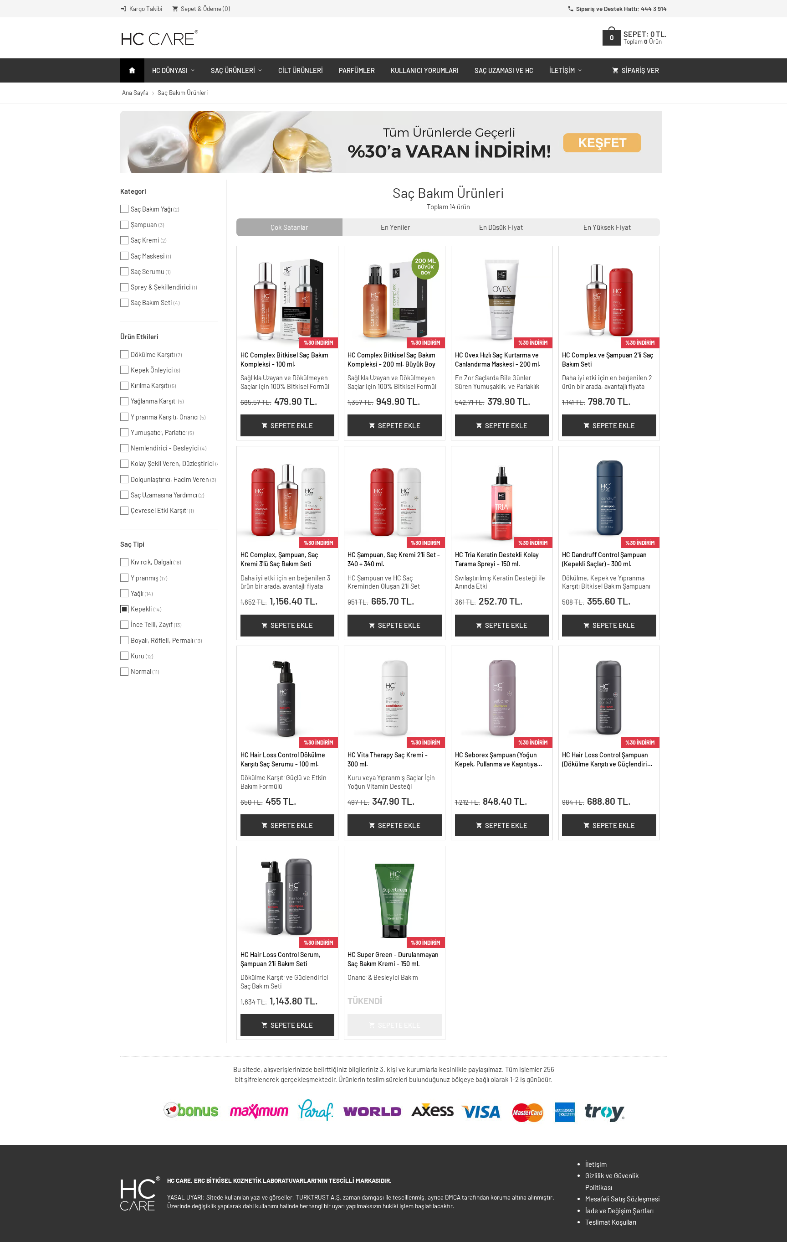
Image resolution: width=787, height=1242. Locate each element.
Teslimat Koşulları (610, 1222)
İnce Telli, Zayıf (156, 624)
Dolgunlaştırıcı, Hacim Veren (173, 479)
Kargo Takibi (145, 8)
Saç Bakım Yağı (155, 209)
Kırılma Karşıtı (153, 385)
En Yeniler (395, 227)
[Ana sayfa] (132, 70)
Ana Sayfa (135, 92)
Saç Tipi (132, 544)
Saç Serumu (150, 271)
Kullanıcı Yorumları (425, 70)
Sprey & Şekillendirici (164, 287)
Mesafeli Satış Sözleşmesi (622, 1199)
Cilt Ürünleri (300, 70)
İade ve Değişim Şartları (619, 1210)
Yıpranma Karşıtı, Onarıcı (168, 417)
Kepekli (146, 609)
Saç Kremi (148, 240)
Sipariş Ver (640, 70)
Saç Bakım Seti (155, 302)
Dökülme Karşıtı (156, 354)
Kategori (133, 191)
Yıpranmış (149, 578)
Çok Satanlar (289, 227)
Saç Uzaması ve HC (504, 70)
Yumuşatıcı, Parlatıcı (162, 432)
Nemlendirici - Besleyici (168, 448)
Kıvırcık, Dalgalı (156, 562)
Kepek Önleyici (155, 370)
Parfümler (357, 70)
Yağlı (142, 593)
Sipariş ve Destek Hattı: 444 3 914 (621, 8)
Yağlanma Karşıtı (157, 401)
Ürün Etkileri (139, 336)
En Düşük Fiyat (501, 227)
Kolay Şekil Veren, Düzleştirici (174, 463)
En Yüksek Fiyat (607, 227)
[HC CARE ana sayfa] (159, 37)
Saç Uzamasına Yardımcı (167, 495)
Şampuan (147, 224)
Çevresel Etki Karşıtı (162, 510)
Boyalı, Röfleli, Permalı (166, 640)
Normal (145, 671)
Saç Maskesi (151, 256)
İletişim (562, 70)
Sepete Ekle (292, 425)
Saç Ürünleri (233, 70)
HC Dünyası (170, 70)
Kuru (142, 656)
